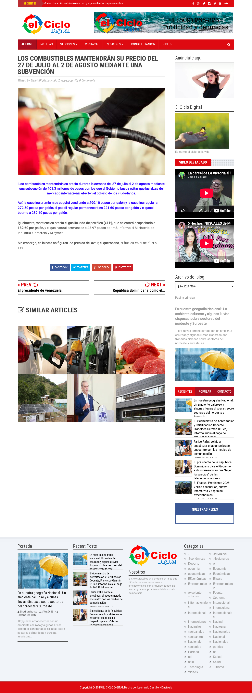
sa (214, 652)
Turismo (218, 667)
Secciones (68, 44)
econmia (194, 568)
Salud (217, 662)
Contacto (92, 44)
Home (28, 44)
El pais (217, 579)
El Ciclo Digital (113, 687)
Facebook (61, 267)
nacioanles (195, 637)
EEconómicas (197, 579)
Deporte (193, 563)
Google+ (103, 267)
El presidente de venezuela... (41, 290)
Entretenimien (197, 584)
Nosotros (114, 44)
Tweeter (82, 267)
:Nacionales (221, 558)
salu (191, 662)
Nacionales (220, 642)
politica (218, 647)
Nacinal (218, 622)
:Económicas (196, 558)
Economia (219, 568)
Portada (193, 652)
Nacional (219, 637)
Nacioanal (219, 626)
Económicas (221, 574)
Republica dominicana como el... (139, 290)
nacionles (194, 647)
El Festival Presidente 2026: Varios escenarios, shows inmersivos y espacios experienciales (212, 489)
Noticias (46, 44)
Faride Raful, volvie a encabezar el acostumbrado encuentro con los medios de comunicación (212, 447)
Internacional (197, 613)
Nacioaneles (221, 632)
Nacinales (195, 626)
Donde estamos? (143, 44)
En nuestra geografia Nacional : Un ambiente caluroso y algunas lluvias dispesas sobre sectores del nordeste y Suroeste (92, 3)
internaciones (197, 622)
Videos (167, 44)
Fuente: (218, 592)
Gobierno (219, 598)
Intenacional (221, 602)
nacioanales (196, 632)
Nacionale (195, 642)
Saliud (217, 657)
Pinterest (124, 267)
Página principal (185, 297)
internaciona (221, 608)
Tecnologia (195, 667)
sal (190, 657)
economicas (196, 574)
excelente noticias (195, 594)
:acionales (220, 553)
